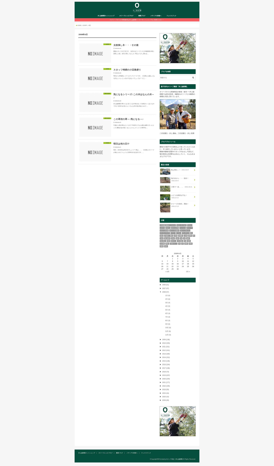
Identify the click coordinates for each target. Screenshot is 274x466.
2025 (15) (165, 397)
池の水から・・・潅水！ (180, 179)
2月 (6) (167, 299)
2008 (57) (165, 292)
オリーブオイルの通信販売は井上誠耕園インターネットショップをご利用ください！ (137, 20)
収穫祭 (181, 235)
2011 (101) (166, 347)
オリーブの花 (164, 230)
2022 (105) (166, 386)
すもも (190, 225)
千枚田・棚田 (168, 235)
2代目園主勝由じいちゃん (167, 225)
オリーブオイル (185, 230)
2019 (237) (166, 375)
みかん (168, 228)
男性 (167, 243)
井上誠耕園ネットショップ (106, 15)
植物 (168, 241)
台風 (185, 235)
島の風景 (167, 238)
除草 (166, 246)
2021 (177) (166, 382)
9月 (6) (167, 324)
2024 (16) (165, 393)
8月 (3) (167, 320)
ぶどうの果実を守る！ (179, 196)
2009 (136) (166, 339)
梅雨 (188, 238)
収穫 (175, 235)
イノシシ (182, 228)
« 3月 (167, 271)
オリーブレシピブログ (126, 15)
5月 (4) (167, 310)
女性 (161, 238)
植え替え (162, 241)
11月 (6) (168, 331)
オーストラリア (164, 233)
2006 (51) (165, 285)
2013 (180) (166, 354)
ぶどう (162, 228)
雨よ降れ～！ (180, 170)
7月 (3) (167, 317)
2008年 (85, 25)
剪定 (161, 235)
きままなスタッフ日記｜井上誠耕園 (171, 459)
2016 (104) (166, 364)
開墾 (161, 246)
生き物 (162, 243)
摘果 (177, 238)
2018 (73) (165, 372)
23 (178, 266)
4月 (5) (167, 306)
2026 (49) (165, 400)
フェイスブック (171, 15)
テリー (173, 233)
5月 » (188, 271)
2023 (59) (165, 389)
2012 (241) (166, 350)
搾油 (173, 238)
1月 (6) (167, 295)
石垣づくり (173, 243)
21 (167, 266)
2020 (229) (166, 379)
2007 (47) (165, 288)
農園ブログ (141, 15)
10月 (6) (168, 327)
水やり (174, 241)
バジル (179, 233)
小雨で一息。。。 (181, 187)
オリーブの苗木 (174, 230)
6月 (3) (167, 313)
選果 (186, 243)
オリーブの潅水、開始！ (180, 205)
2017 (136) (166, 368)
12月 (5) (168, 335)
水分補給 (180, 241)
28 (167, 269)
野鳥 (190, 243)
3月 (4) (167, 303)
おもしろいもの (181, 225)
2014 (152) (166, 357)
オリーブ (189, 228)
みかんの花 (175, 228)
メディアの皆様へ (156, 15)
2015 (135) (166, 361)
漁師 (189, 241)
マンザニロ (186, 233)
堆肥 (190, 235)
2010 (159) (166, 343)
